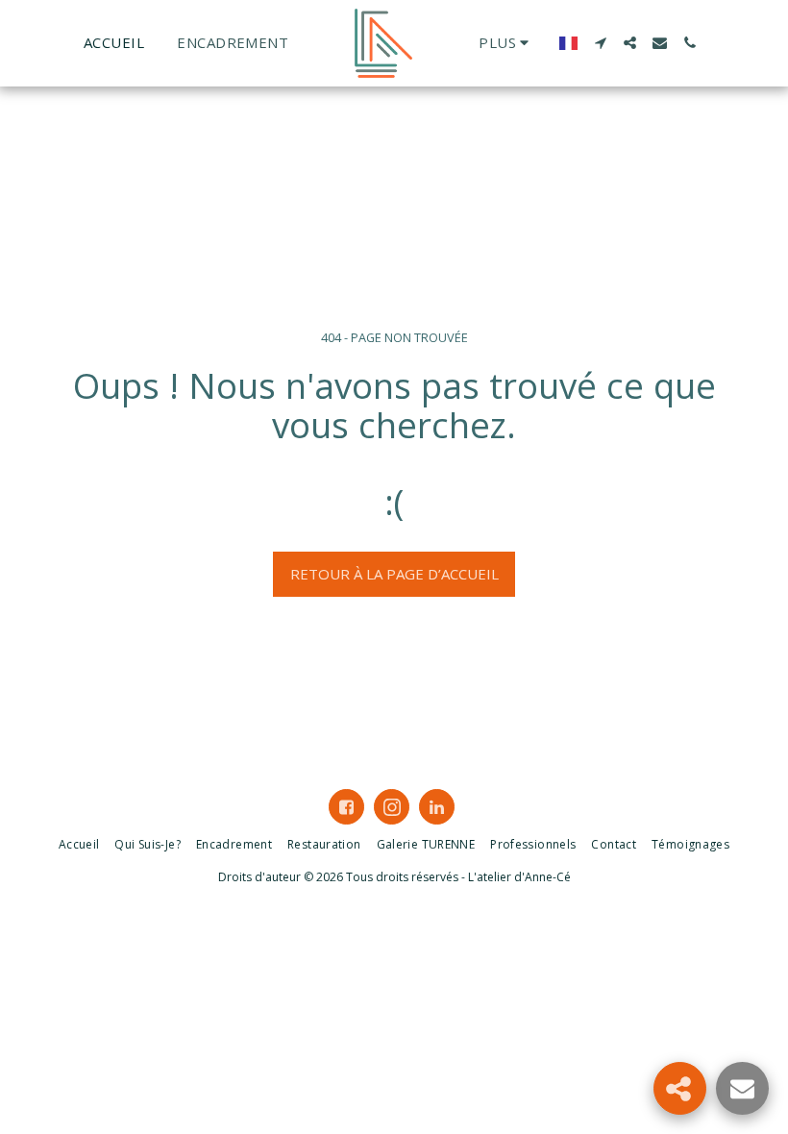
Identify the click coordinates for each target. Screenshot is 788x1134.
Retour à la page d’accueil (394, 573)
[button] (600, 43)
